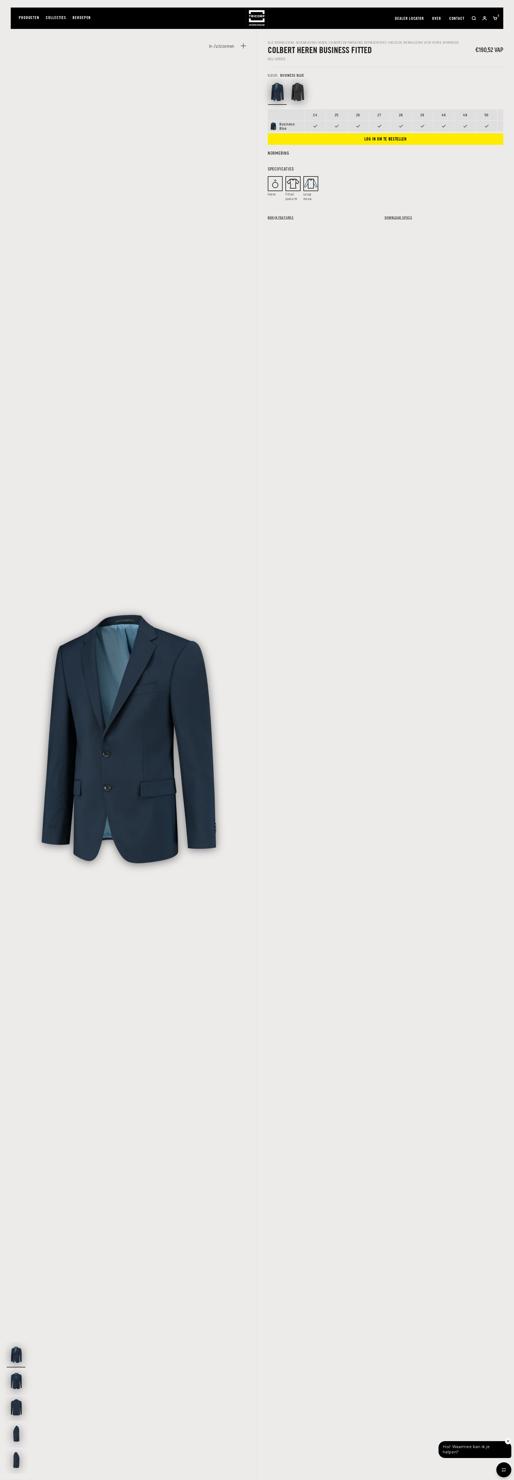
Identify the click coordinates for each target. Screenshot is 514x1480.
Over (436, 19)
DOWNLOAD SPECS (398, 217)
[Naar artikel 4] (16, 1433)
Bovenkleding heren (311, 42)
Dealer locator (409, 19)
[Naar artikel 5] (16, 1459)
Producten (29, 18)
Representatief (375, 42)
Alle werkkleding (281, 42)
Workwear (450, 42)
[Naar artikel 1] (16, 1354)
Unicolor (395, 42)
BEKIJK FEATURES (281, 217)
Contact (456, 19)
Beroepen (82, 18)
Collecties (56, 18)
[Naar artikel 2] (16, 1381)
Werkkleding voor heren (422, 42)
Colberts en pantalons (345, 42)
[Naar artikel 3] (16, 1407)
